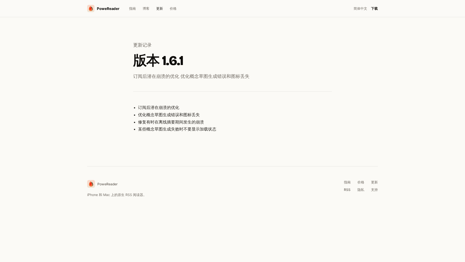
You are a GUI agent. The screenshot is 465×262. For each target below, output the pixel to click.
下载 (374, 8)
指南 (132, 8)
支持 (374, 190)
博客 (146, 8)
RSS (347, 190)
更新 (159, 8)
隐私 (360, 190)
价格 (173, 8)
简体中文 (360, 8)
